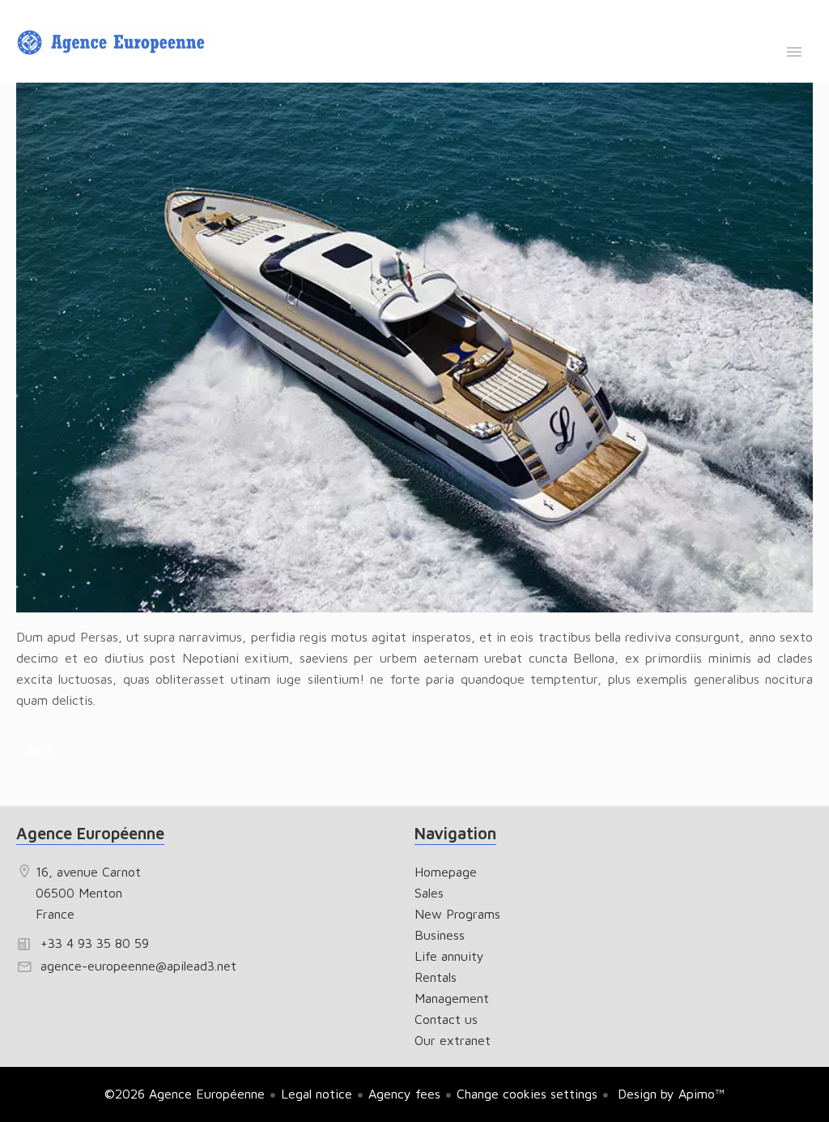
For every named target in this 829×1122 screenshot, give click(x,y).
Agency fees (404, 1093)
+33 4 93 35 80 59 (94, 943)
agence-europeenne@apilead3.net (138, 965)
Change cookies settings (527, 1093)
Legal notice (316, 1093)
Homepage (113, 42)
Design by (669, 1093)
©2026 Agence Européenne (184, 1093)
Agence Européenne (90, 833)
